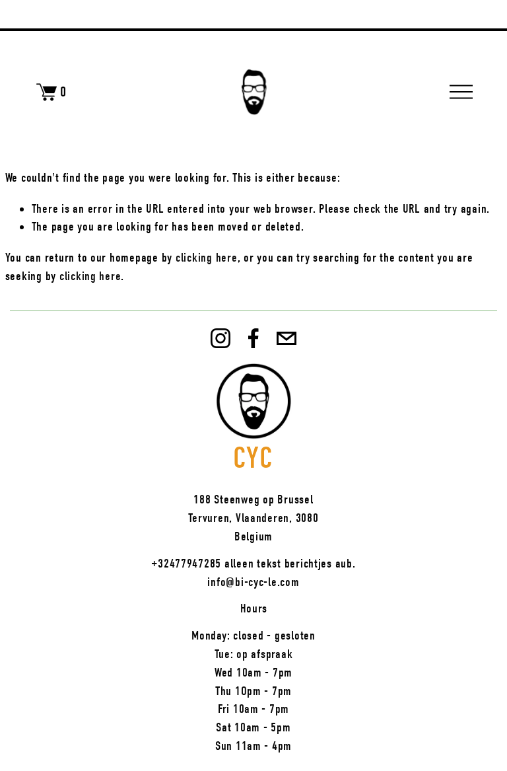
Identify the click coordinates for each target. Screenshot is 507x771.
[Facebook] (253, 338)
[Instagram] (220, 338)
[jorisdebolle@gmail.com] (286, 338)
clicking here (207, 257)
